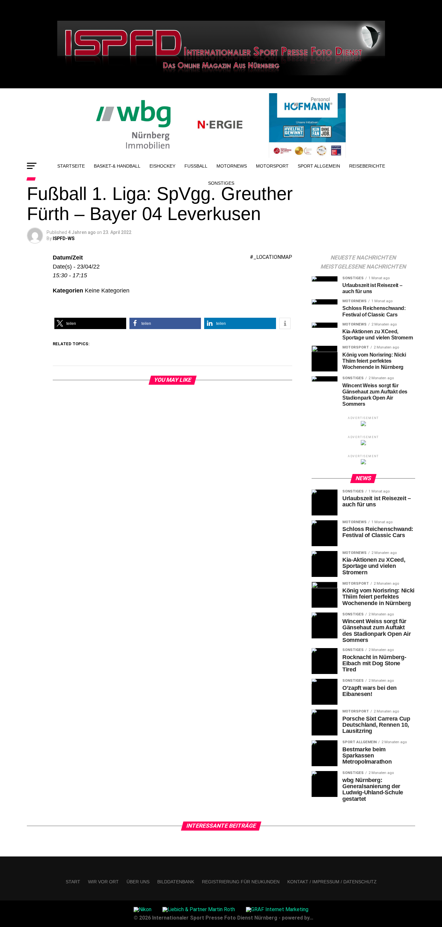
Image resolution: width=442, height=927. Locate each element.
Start (73, 881)
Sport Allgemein (319, 166)
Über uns (138, 881)
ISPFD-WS (63, 238)
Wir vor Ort (103, 881)
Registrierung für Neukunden (241, 881)
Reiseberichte (367, 166)
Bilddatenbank (175, 881)
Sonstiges (221, 183)
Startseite (71, 166)
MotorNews (231, 166)
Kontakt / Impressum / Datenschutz (332, 881)
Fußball (195, 166)
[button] (90, 323)
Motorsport (272, 166)
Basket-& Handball (117, 166)
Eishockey (162, 166)
